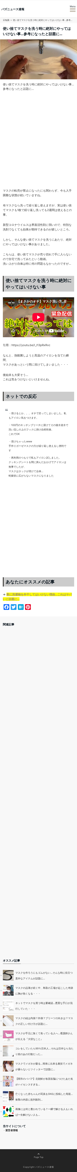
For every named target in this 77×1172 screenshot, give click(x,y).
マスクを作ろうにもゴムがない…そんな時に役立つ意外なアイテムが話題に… (44, 975)
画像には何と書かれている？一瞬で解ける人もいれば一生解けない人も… (44, 1111)
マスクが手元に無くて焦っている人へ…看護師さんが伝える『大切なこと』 (44, 1036)
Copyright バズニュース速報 (38, 1167)
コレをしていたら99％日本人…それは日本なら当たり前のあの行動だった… (44, 1051)
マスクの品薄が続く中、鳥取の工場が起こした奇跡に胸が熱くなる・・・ (44, 990)
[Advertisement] (38, 145)
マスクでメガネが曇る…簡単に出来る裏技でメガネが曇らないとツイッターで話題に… (44, 1066)
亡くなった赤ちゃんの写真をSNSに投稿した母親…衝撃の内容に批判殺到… (44, 1096)
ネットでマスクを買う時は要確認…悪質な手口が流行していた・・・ (44, 1005)
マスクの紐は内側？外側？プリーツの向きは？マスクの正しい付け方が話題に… (44, 1021)
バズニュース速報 (12, 9)
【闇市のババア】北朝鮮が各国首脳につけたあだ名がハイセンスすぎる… (44, 1081)
